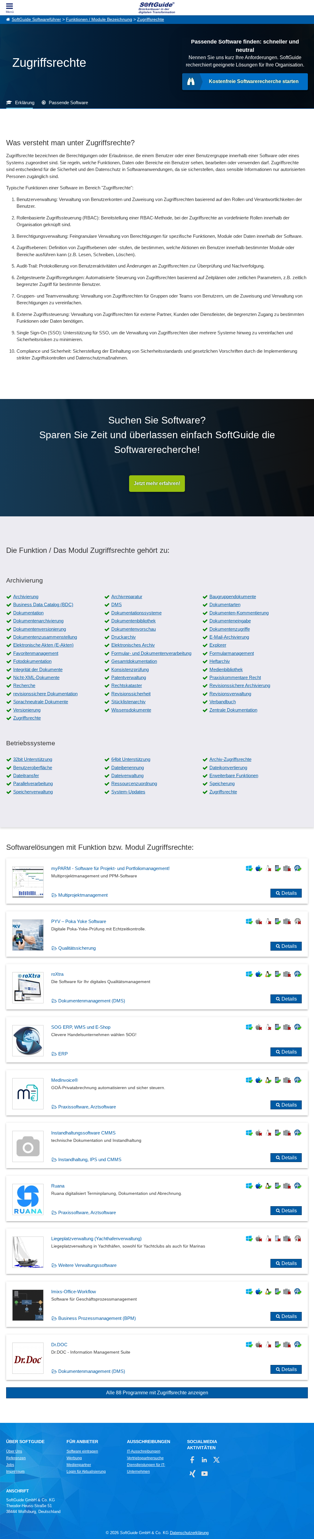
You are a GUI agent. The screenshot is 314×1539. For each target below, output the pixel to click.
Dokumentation (28, 612)
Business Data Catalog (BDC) (43, 604)
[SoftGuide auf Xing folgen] (192, 1473)
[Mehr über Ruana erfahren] (157, 1198)
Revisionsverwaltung (230, 693)
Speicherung (222, 783)
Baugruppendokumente (232, 596)
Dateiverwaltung (127, 775)
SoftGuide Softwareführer (36, 19)
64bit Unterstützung (130, 759)
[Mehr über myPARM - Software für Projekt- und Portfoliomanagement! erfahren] (157, 881)
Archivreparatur (126, 596)
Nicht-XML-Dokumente (36, 677)
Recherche (24, 685)
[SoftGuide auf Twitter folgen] (216, 1459)
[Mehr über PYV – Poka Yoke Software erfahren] (157, 934)
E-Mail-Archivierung (229, 637)
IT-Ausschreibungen (143, 1451)
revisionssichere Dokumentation (45, 693)
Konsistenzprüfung (130, 669)
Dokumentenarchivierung (38, 620)
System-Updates (128, 791)
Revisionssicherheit (131, 693)
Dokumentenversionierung (39, 629)
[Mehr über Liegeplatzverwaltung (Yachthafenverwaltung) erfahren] (157, 1251)
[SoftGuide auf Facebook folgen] (192, 1459)
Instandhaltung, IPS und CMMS (89, 1159)
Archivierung (25, 596)
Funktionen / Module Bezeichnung (99, 19)
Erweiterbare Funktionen (233, 775)
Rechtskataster (126, 685)
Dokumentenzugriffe (229, 629)
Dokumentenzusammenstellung (45, 637)
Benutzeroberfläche (32, 767)
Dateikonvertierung (228, 767)
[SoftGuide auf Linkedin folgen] (204, 1459)
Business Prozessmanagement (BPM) (97, 1318)
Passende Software (68, 102)
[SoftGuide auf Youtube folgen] (204, 1473)
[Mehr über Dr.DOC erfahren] (157, 1357)
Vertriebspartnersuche (145, 1458)
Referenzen (16, 1458)
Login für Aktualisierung (86, 1471)
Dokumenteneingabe (230, 620)
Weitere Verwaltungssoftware (87, 1265)
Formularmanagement (231, 653)
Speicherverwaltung (33, 791)
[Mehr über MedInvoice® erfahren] (157, 1092)
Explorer (217, 645)
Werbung (74, 1458)
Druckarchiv (123, 637)
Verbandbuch (222, 701)
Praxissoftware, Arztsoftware (87, 1106)
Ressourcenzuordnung (134, 783)
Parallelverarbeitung (33, 783)
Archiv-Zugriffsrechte (230, 759)
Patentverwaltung (128, 677)
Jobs (10, 1465)
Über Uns (14, 1451)
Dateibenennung (127, 767)
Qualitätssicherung (77, 948)
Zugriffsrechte (150, 19)
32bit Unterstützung (32, 759)
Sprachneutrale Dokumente (40, 701)
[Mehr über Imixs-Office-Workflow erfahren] (157, 1304)
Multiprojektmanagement (83, 895)
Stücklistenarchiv (128, 701)
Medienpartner (79, 1465)
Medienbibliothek (226, 669)
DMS (116, 604)
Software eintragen (82, 1451)
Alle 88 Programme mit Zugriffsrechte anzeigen (157, 1392)
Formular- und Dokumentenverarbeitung (151, 653)
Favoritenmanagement (35, 653)
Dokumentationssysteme (136, 612)
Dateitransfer (26, 775)
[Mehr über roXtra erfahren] (157, 986)
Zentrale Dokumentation (233, 709)
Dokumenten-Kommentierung (239, 612)
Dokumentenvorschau (133, 629)
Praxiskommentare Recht (235, 677)
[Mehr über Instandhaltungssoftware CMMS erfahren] (157, 1145)
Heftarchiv (219, 661)
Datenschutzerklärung (189, 1532)
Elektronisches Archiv (133, 645)
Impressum (15, 1471)
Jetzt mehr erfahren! (157, 483)
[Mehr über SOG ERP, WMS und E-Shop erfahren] (157, 1039)
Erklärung (24, 102)
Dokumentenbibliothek (133, 620)
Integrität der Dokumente (38, 669)
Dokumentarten (224, 604)
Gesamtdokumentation (134, 661)
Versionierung (26, 709)
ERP (63, 1053)
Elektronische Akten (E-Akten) (43, 645)
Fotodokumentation (32, 661)
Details (289, 893)
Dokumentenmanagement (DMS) (91, 1000)
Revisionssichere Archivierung (239, 685)
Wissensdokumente (131, 709)
